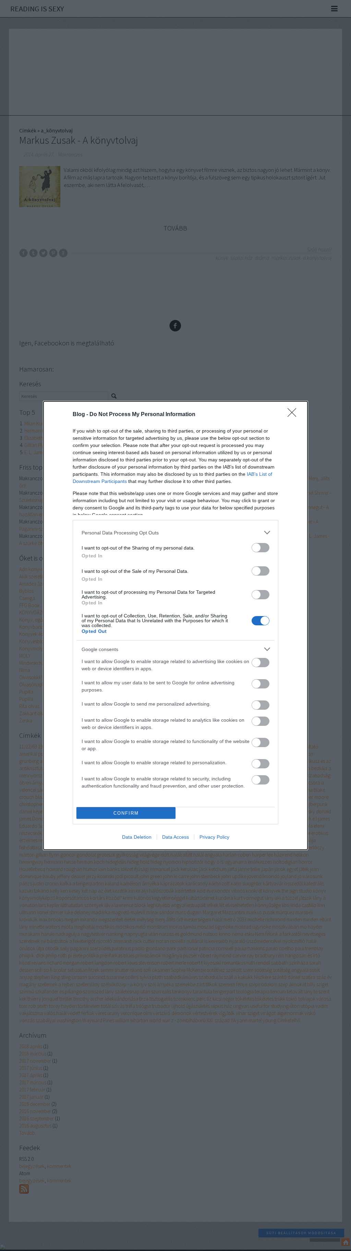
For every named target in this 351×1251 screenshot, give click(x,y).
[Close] (294, 414)
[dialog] (175, 625)
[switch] (260, 547)
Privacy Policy (214, 837)
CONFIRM (126, 813)
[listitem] (175, 532)
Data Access (175, 837)
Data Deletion (137, 837)
